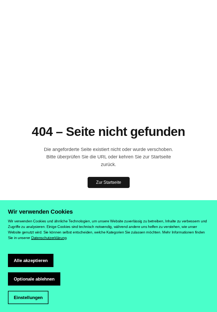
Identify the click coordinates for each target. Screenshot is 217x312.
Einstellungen (28, 297)
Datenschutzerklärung (48, 238)
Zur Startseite (108, 182)
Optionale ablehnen (34, 279)
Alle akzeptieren (31, 260)
